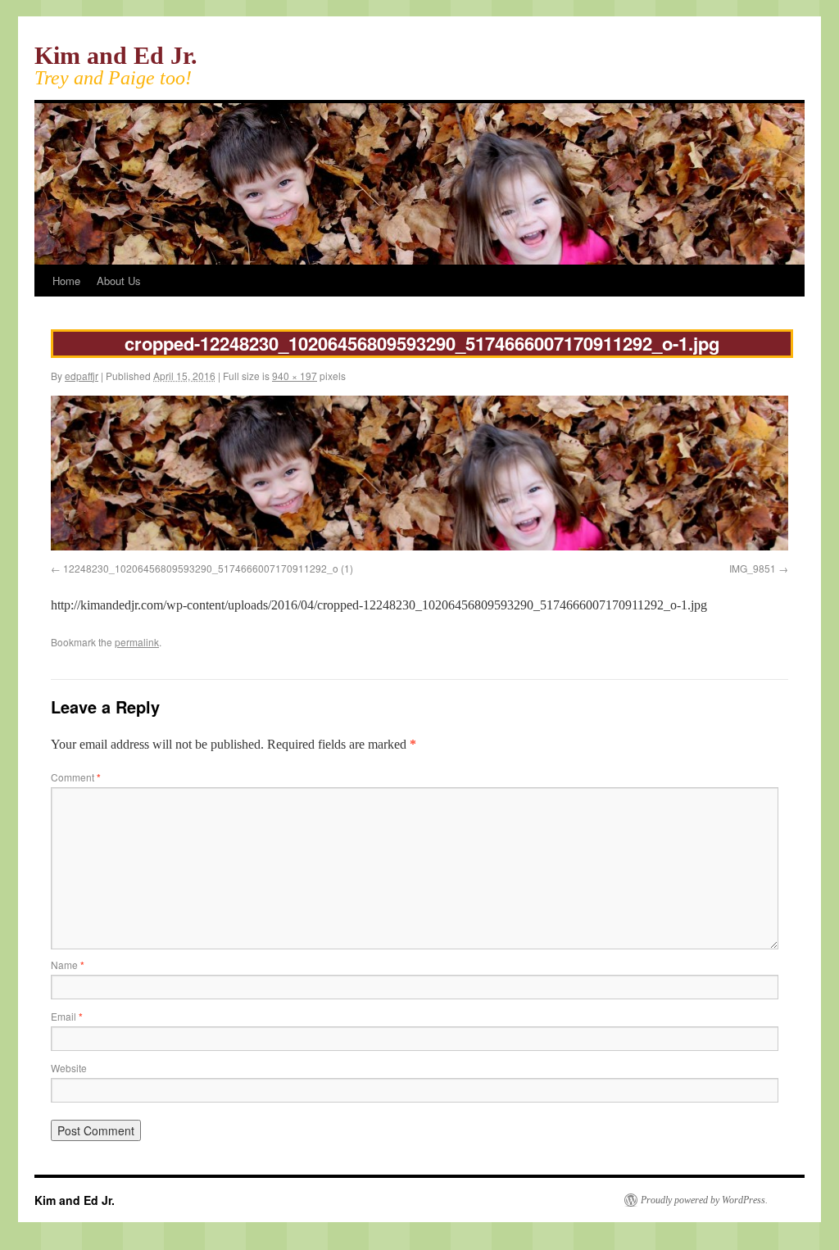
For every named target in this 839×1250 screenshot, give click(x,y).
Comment (76, 777)
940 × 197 (294, 376)
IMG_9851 (752, 568)
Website (69, 1068)
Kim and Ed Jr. (115, 55)
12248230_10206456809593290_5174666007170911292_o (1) (208, 568)
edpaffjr (81, 376)
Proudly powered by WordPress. (704, 1200)
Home (66, 280)
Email (67, 1016)
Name (67, 964)
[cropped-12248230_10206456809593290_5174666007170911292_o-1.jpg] (419, 546)
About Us (119, 280)
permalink (137, 642)
